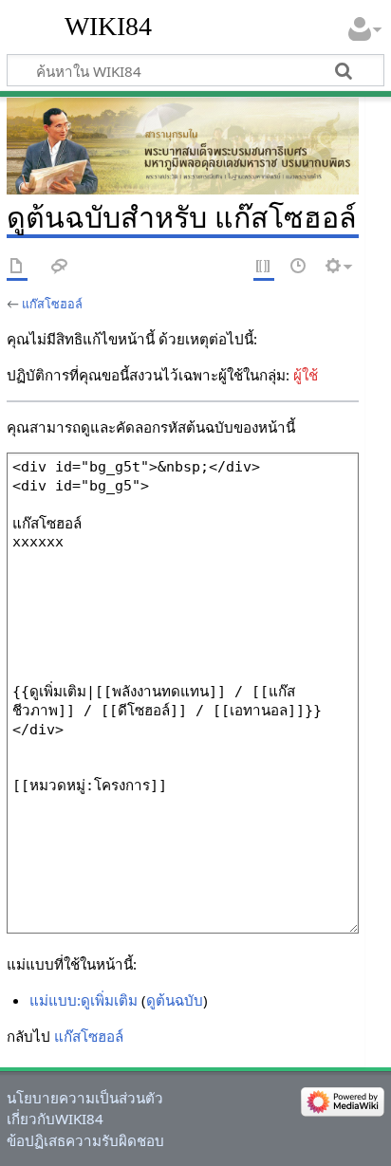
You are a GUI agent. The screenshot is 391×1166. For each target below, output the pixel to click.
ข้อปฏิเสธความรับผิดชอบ (85, 1140)
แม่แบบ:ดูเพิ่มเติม (83, 999)
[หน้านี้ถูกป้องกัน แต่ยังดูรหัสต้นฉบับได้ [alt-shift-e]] (263, 267)
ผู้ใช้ (305, 374)
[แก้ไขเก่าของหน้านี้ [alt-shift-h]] (299, 267)
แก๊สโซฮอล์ (52, 303)
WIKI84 (108, 26)
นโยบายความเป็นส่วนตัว (85, 1097)
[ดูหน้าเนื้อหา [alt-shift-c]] (17, 267)
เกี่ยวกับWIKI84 (55, 1118)
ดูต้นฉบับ (174, 999)
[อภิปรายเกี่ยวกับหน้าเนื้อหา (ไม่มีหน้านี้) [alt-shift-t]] (59, 267)
